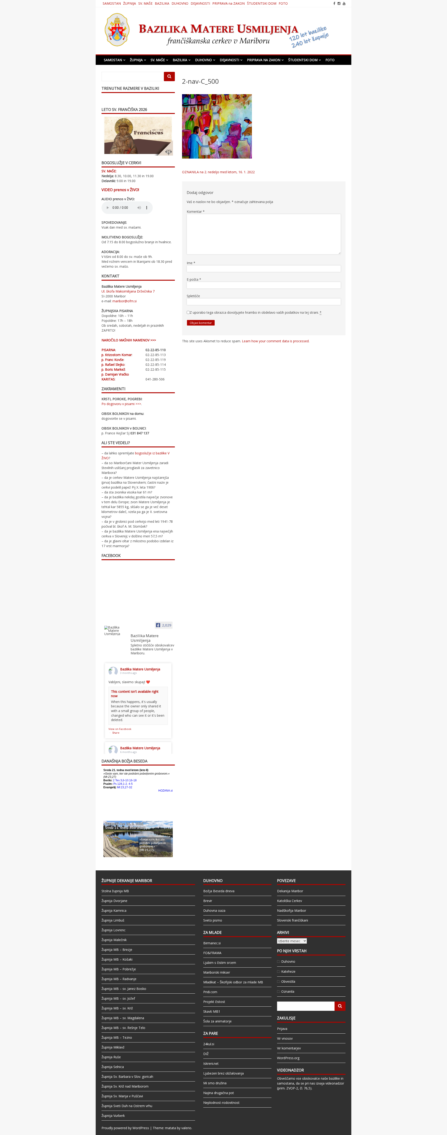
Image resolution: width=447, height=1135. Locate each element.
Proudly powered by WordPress (125, 1128)
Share (115, 732)
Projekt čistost (214, 1001)
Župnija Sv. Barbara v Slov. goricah (127, 1076)
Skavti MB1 (211, 1011)
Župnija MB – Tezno (117, 1037)
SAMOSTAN (112, 3)
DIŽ (206, 1054)
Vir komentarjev (289, 1048)
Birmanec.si (212, 943)
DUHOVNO (180, 3)
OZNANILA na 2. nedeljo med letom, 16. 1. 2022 (218, 172)
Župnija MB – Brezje (117, 949)
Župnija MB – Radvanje (119, 979)
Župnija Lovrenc (113, 930)
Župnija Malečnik (114, 940)
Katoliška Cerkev (289, 901)
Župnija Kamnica (114, 910)
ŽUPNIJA (129, 3)
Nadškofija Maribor (291, 910)
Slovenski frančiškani (292, 920)
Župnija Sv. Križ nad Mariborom (125, 1086)
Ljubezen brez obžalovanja (223, 1073)
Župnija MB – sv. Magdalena (123, 1018)
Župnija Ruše (111, 1057)
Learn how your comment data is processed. (275, 341)
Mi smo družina (215, 1083)
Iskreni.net (211, 1063)
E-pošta (194, 279)
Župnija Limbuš (113, 920)
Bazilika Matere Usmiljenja (140, 669)
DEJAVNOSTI (200, 3)
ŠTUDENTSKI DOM (261, 3)
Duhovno (288, 961)
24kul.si (208, 1044)
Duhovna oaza (214, 910)
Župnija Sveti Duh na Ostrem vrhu (127, 1106)
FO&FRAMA (212, 953)
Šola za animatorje (217, 1021)
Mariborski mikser (216, 972)
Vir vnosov (285, 1038)
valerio (186, 1128)
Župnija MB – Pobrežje (119, 969)
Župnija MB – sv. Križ (117, 1008)
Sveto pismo (212, 920)
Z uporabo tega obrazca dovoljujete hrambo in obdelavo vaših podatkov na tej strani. (256, 312)
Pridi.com (210, 992)
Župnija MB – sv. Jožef (118, 998)
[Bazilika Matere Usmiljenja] (115, 630)
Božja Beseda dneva (218, 891)
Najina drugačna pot (218, 1093)
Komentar (196, 211)
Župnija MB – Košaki (117, 959)
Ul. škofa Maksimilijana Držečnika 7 (128, 291)
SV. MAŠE (145, 3)
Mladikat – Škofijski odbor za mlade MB (233, 982)
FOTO (283, 3)
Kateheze (288, 971)
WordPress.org (288, 1058)
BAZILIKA (162, 3)
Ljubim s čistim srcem (219, 962)
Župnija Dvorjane (114, 901)
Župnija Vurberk (113, 1115)
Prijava (282, 1028)
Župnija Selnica (113, 1067)
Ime (191, 263)
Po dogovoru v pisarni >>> (121, 404)
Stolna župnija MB (115, 891)
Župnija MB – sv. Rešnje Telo (123, 1027)
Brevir (207, 901)
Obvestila (288, 981)
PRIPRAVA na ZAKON (228, 3)
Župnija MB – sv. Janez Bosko (124, 988)
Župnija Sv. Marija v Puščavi (122, 1096)
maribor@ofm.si (124, 301)
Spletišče (193, 296)
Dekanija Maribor (290, 891)
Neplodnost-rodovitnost (221, 1102)
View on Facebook (119, 729)
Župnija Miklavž (113, 1047)
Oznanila (287, 991)
